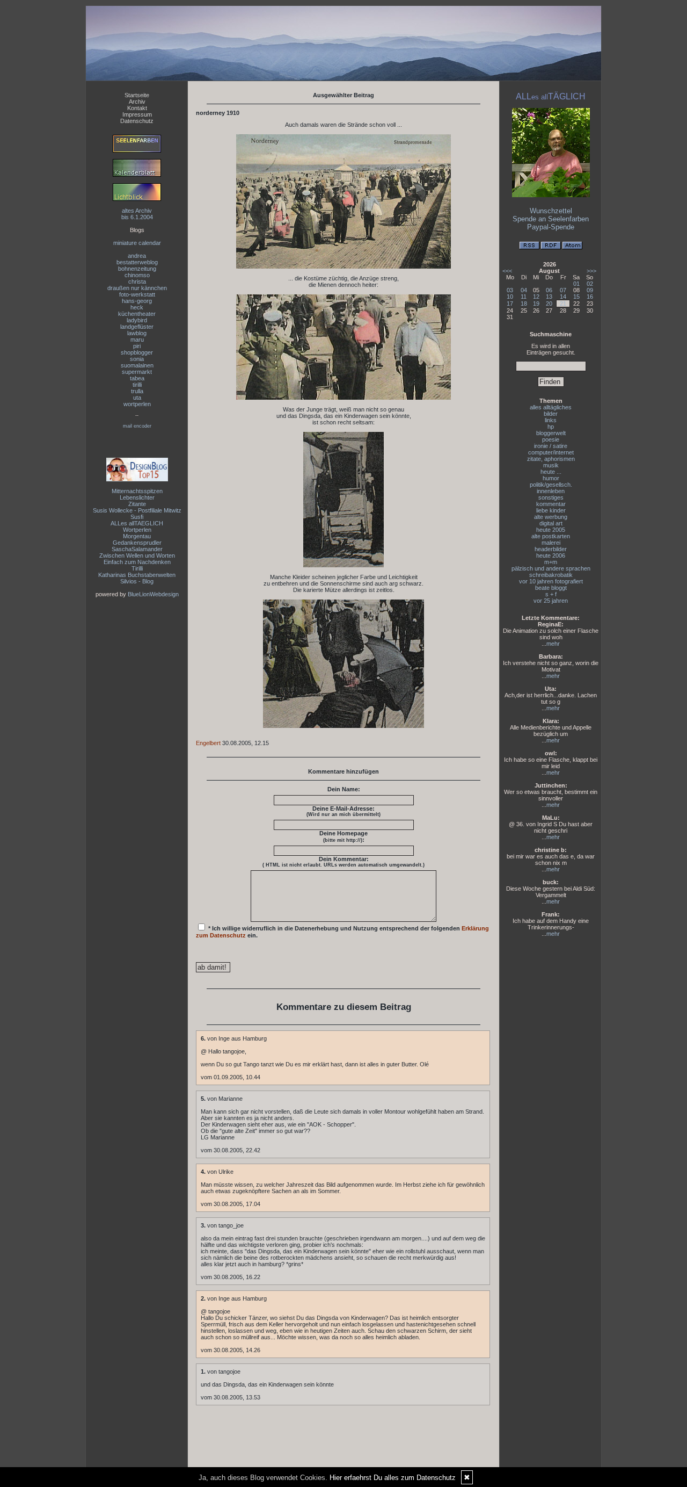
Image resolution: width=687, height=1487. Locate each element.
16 (590, 296)
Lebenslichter (137, 497)
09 (590, 290)
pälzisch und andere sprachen (550, 568)
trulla (137, 391)
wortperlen (137, 404)
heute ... (550, 471)
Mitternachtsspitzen (137, 491)
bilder (551, 413)
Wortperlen (137, 529)
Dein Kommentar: (343, 862)
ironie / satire (550, 446)
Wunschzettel (551, 211)
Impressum (137, 114)
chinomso (137, 275)
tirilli (137, 384)
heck (136, 307)
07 (563, 290)
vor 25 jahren (550, 600)
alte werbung (550, 517)
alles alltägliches (551, 407)
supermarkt (137, 372)
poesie (550, 439)
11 (524, 296)
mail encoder (137, 426)
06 (549, 290)
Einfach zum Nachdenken (137, 562)
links (551, 420)
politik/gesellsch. (551, 484)
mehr (553, 643)
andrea (137, 255)
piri (137, 346)
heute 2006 (550, 555)
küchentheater (137, 314)
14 (563, 296)
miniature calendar (137, 243)
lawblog (137, 333)
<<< (507, 271)
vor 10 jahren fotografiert (551, 581)
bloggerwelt (551, 433)
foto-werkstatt (137, 294)
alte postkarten (550, 536)
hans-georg (137, 301)
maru (137, 339)
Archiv (137, 101)
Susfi (136, 517)
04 (524, 290)
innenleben (551, 491)
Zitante (137, 504)
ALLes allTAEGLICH (137, 523)
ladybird (137, 320)
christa (137, 281)
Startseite (137, 95)
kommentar (551, 504)
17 (510, 303)
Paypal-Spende (550, 227)
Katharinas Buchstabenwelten (137, 575)
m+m (550, 562)
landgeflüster (137, 326)
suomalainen (137, 365)
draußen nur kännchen (137, 288)
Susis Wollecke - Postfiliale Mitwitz (137, 510)
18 (524, 303)
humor (551, 478)
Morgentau (137, 536)
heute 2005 (550, 529)
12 (536, 296)
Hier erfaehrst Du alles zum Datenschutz (393, 1478)
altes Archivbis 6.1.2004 (137, 213)
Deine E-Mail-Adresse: (343, 811)
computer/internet (551, 452)
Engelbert (208, 743)
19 (536, 303)
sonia (137, 359)
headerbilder (551, 549)
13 (549, 296)
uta (137, 397)
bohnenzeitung (137, 268)
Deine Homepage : (343, 836)
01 (576, 283)
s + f (551, 594)
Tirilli (137, 568)
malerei (551, 542)
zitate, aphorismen (551, 459)
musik (551, 465)
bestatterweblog (137, 262)
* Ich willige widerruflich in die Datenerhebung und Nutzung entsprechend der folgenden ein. (342, 932)
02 (590, 283)
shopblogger (137, 352)
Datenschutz (137, 121)
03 (510, 290)
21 (563, 303)
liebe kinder (551, 510)
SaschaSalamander (137, 549)
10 (510, 296)
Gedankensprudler (137, 542)
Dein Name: (343, 789)
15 (576, 296)
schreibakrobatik (551, 575)
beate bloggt (551, 587)
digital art (550, 523)
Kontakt (137, 108)
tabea (137, 378)
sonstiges (551, 497)
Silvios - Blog (137, 581)
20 (549, 303)
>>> (591, 271)
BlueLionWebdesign (153, 594)
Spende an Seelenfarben (551, 219)
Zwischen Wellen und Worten (137, 555)
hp (550, 426)
